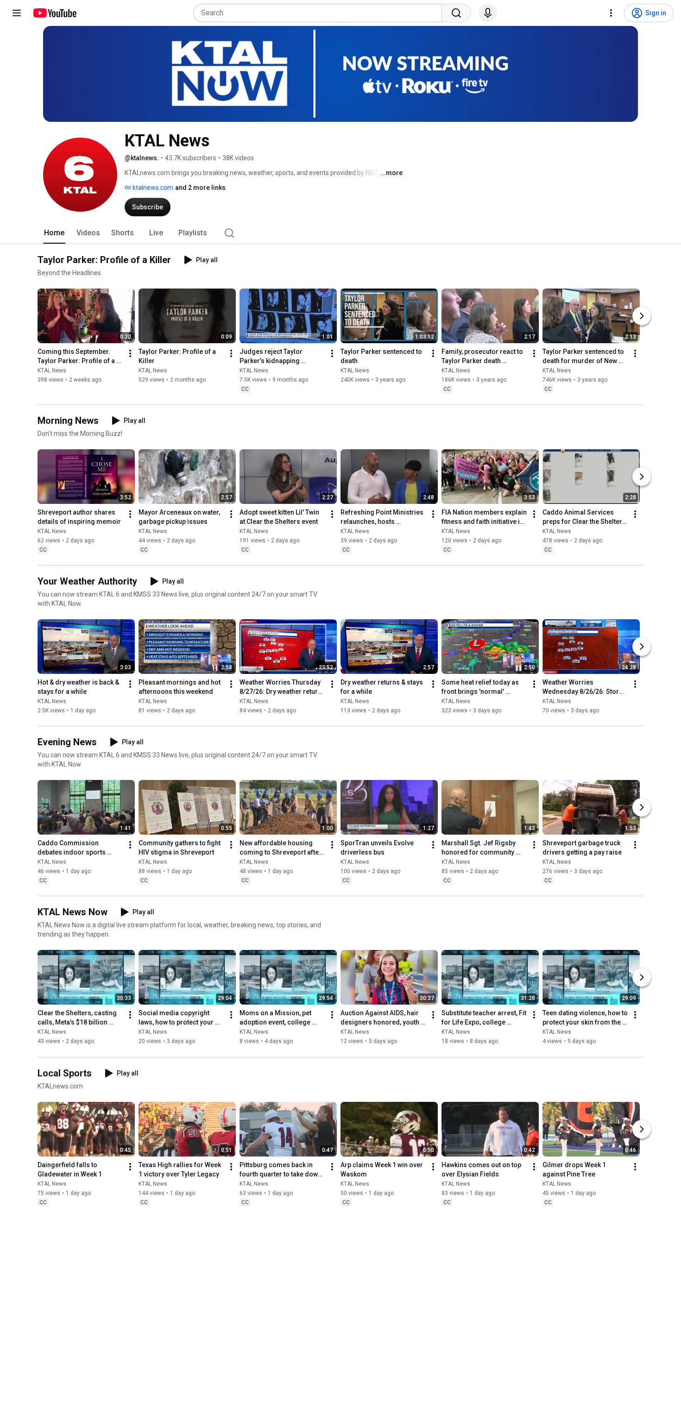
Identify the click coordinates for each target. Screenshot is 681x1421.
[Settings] (611, 13)
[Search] (456, 13)
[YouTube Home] (54, 13)
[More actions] (130, 353)
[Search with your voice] (488, 13)
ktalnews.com (152, 187)
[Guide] (16, 13)
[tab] (54, 233)
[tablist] (340, 233)
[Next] (641, 316)
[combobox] (320, 13)
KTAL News (52, 370)
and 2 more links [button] (200, 187)
